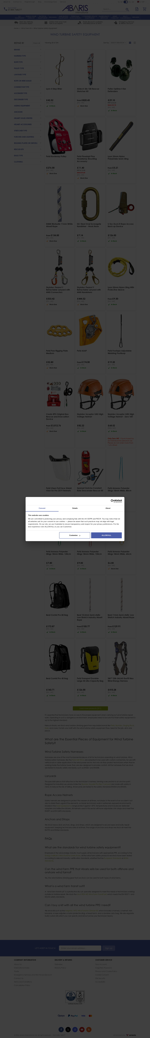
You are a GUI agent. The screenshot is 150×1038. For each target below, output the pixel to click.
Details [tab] (75, 508)
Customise (73, 535)
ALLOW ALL (106, 535)
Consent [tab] (42, 508)
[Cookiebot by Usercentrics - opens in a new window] (112, 501)
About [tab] (108, 508)
